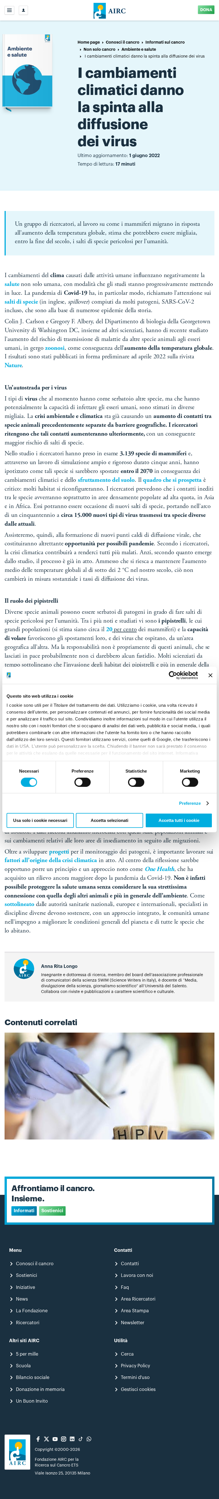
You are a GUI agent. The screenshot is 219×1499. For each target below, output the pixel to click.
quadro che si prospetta (172, 480)
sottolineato (19, 904)
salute (12, 284)
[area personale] (23, 10)
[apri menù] (9, 10)
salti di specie (21, 302)
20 (109, 630)
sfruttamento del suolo (106, 480)
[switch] (82, 782)
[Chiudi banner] (210, 675)
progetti (59, 852)
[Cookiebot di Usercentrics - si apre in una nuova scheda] (173, 675)
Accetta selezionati (109, 820)
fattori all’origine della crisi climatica (51, 861)
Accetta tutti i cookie (179, 820)
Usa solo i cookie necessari (40, 820)
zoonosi (54, 348)
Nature (13, 366)
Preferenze (190, 803)
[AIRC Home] (110, 10)
